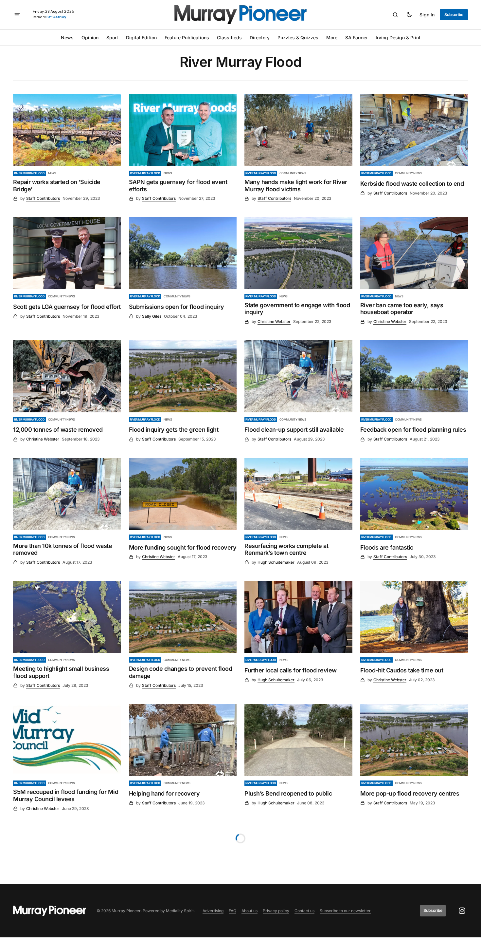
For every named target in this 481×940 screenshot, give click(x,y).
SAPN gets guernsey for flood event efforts (178, 186)
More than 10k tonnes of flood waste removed (62, 549)
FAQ (232, 911)
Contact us (304, 911)
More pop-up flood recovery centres (409, 793)
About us (249, 911)
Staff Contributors (43, 198)
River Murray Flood (29, 173)
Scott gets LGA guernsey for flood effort (67, 306)
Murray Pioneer (126, 911)
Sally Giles (151, 316)
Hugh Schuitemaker (276, 562)
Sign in (427, 14)
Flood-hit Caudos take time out (401, 670)
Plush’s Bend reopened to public (288, 793)
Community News (292, 173)
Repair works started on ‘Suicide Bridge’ (56, 186)
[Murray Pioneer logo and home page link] (240, 14)
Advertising (213, 911)
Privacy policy (276, 911)
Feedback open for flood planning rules (413, 429)
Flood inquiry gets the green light (174, 429)
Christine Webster (274, 321)
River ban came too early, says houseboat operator (401, 309)
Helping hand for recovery (164, 793)
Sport (112, 37)
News (67, 37)
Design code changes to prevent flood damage (180, 672)
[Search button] (395, 14)
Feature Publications (187, 37)
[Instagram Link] (462, 910)
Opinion (89, 37)
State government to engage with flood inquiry (297, 309)
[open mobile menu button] (17, 14)
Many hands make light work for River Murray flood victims (295, 186)
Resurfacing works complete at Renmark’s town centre (286, 549)
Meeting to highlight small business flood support (61, 672)
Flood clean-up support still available (294, 429)
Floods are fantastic (386, 547)
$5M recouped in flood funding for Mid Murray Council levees (65, 795)
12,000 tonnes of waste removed (58, 429)
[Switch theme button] (409, 14)
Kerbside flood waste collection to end (412, 183)
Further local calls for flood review (290, 670)
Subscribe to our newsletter (345, 911)
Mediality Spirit (180, 911)
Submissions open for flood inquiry (176, 306)
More (331, 37)
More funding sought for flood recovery (183, 547)
